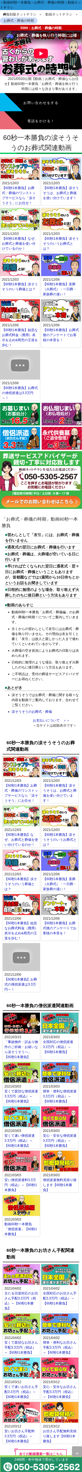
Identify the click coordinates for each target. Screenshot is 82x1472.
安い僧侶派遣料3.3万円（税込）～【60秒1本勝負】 (20, 1185)
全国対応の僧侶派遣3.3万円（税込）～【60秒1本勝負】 (58, 1047)
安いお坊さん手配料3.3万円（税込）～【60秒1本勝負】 (19, 1436)
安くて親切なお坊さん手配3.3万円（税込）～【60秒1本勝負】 (21, 1347)
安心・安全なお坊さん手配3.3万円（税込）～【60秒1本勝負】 (60, 1392)
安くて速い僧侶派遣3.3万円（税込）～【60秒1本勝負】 (19, 1140)
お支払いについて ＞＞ (51, 720)
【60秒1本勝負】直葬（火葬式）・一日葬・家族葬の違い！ (60, 289)
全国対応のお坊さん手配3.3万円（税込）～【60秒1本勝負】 (60, 1298)
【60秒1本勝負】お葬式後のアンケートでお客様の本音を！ (61, 335)
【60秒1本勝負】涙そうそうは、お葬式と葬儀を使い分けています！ (61, 193)
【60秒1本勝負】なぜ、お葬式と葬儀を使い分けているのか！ (20, 243)
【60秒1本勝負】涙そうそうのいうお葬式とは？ (61, 243)
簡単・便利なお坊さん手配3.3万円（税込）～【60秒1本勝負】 (60, 1347)
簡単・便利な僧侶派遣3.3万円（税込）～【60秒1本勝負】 (60, 1096)
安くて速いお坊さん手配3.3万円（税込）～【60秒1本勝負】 (21, 1392)
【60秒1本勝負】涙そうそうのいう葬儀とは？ (20, 884)
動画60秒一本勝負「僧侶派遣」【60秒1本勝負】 (20, 1229)
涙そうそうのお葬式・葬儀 (32, 711)
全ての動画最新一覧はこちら (41, 1454)
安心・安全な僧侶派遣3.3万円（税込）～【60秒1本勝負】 (60, 1140)
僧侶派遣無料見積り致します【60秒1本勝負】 (60, 1185)
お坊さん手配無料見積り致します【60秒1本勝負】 (60, 1436)
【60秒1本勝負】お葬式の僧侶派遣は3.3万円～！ (20, 393)
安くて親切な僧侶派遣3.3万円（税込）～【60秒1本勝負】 (21, 1096)
